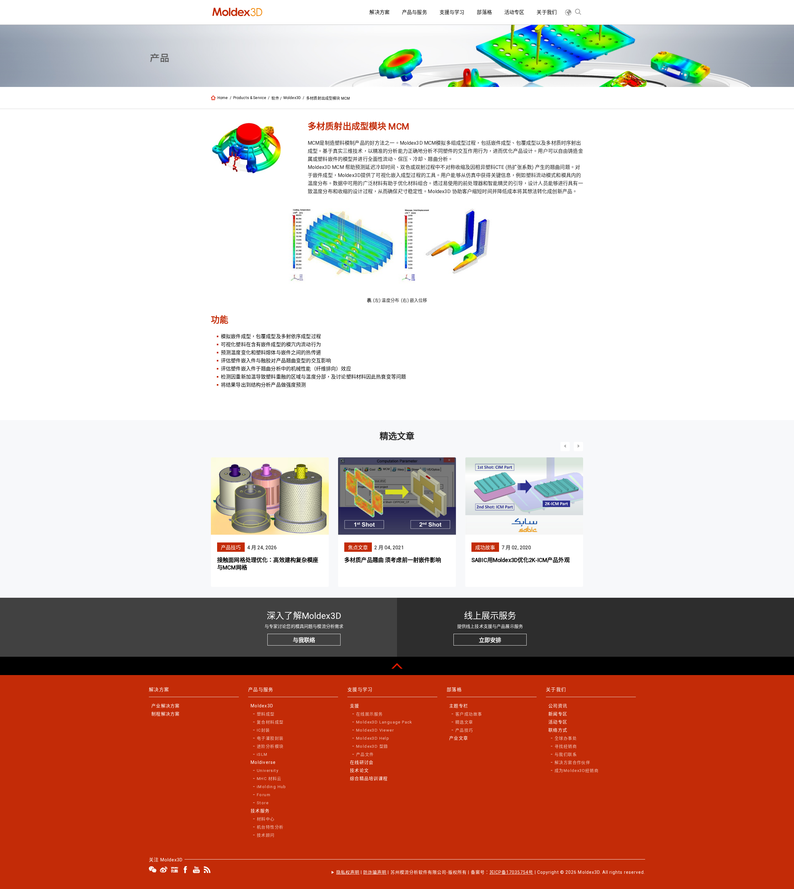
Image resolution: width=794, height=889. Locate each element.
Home (222, 98)
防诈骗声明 (374, 872)
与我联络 (304, 640)
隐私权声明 (347, 872)
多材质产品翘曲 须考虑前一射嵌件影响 (392, 560)
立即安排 (490, 640)
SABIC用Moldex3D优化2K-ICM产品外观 (520, 560)
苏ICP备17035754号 (511, 872)
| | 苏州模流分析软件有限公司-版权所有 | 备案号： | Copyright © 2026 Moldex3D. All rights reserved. (490, 872)
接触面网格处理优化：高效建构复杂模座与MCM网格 (268, 564)
